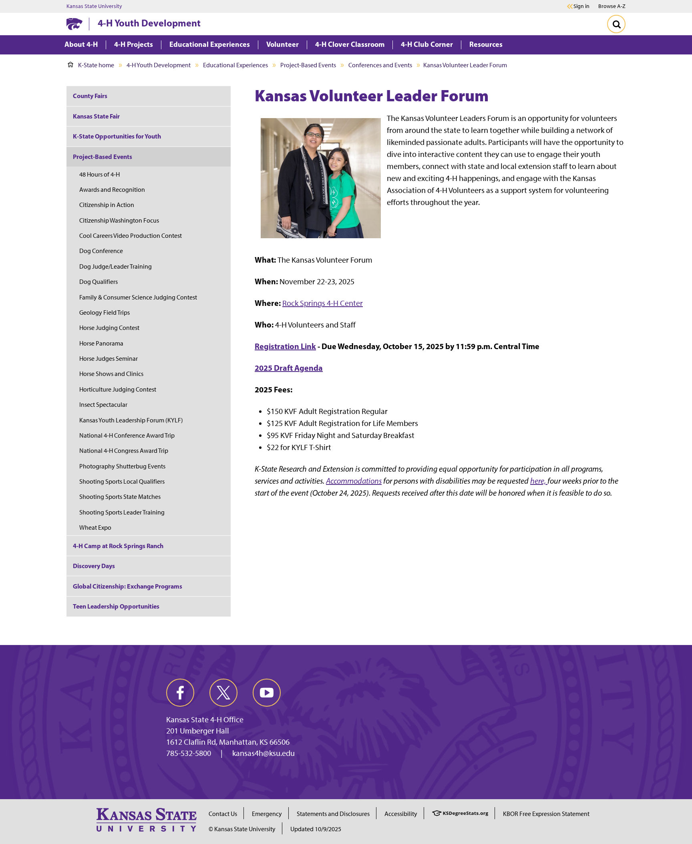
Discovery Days (94, 566)
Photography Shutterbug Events (122, 466)
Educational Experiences (235, 65)
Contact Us (223, 814)
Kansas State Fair (96, 116)
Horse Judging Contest (109, 328)
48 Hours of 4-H (99, 174)
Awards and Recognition (112, 189)
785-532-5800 (188, 753)
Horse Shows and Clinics (111, 374)
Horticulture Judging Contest (117, 389)
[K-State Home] (74, 24)
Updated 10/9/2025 (315, 829)
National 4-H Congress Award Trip (123, 450)
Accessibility (400, 814)
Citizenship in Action (106, 205)
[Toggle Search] (616, 24)
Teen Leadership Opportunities (116, 606)
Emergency (267, 814)
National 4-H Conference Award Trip (127, 435)
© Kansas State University (242, 829)
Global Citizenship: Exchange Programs (127, 586)
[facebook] (180, 693)
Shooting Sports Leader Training (122, 512)
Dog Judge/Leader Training (115, 266)
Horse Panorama (101, 343)
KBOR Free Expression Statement (546, 814)
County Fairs (90, 96)
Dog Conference (101, 251)
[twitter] (223, 693)
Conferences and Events (380, 65)
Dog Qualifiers (98, 281)
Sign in (581, 6)
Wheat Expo (95, 527)
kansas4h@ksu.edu (263, 753)
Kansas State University (94, 6)
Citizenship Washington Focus (119, 220)
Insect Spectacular (103, 404)
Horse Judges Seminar (108, 358)
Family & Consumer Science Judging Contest (138, 297)
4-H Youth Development (149, 23)
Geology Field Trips (104, 312)
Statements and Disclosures (333, 814)
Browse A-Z (612, 6)
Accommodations (354, 481)
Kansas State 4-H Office (204, 719)
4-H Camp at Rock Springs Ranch (118, 546)
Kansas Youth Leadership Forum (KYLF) (131, 420)
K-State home (96, 65)
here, (538, 481)
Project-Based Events (308, 65)
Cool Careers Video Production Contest (130, 235)
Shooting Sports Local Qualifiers (122, 481)
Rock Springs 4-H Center (322, 303)
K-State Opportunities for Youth (117, 136)
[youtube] (267, 693)
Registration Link (285, 346)
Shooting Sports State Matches (120, 496)
